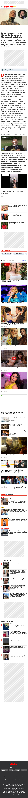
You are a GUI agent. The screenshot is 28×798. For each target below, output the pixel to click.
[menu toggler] (1, 6)
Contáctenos (7, 777)
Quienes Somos (18, 774)
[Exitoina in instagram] (11, 767)
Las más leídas (6, 561)
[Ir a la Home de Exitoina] (10, 7)
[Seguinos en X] (17, 767)
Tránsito (21, 779)
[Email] (12, 70)
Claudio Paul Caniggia (18, 253)
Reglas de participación (10, 779)
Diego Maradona (10, 74)
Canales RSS (9, 774)
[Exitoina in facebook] (14, 767)
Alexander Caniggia (6, 253)
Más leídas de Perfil (8, 621)
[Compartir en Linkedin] (10, 70)
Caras (11, 770)
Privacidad (15, 777)
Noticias (17, 770)
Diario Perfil (4, 770)
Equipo (22, 777)
